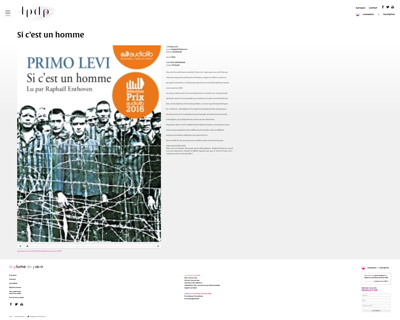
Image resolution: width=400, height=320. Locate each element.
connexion (368, 14)
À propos (13, 275)
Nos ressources (190, 278)
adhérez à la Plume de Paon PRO (376, 278)
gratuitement (380, 275)
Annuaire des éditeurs (193, 283)
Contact (12, 279)
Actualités (13, 283)
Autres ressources (192, 280)
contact (373, 7)
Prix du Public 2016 (33, 251)
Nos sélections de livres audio (15, 292)
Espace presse (15, 287)
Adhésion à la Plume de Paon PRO (197, 294)
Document (21, 251)
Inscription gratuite (192, 275)
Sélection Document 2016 (51, 251)
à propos (360, 7)
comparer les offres (381, 281)
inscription (389, 14)
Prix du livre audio (16, 297)
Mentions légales (19, 316)
